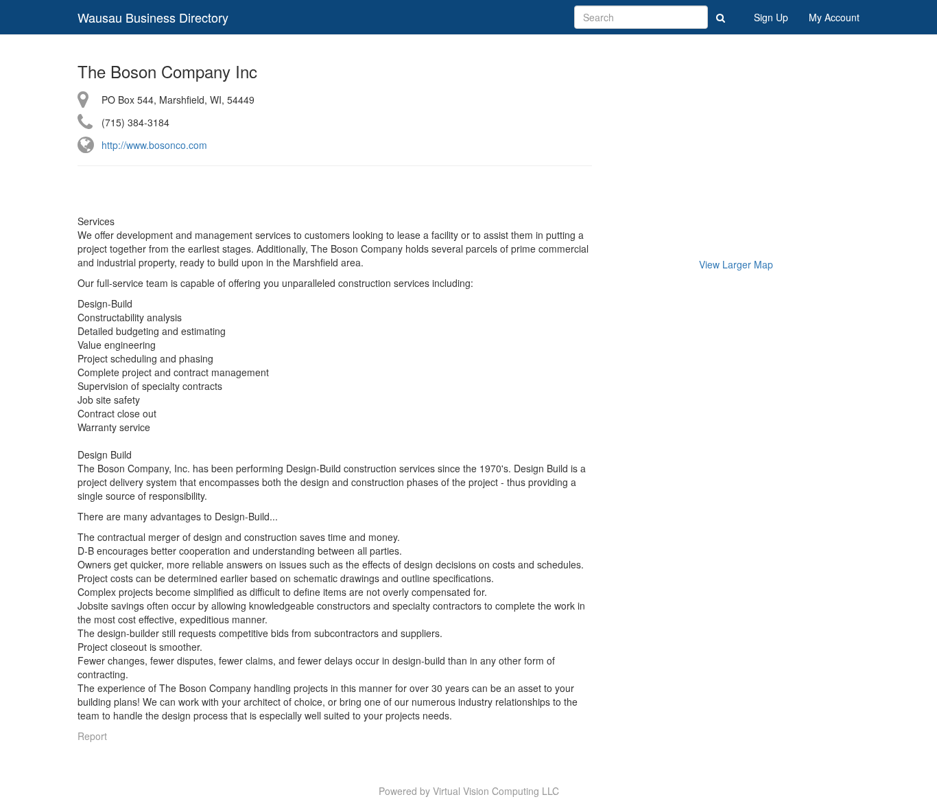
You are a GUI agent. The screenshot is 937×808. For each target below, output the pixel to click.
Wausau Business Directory (153, 17)
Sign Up (771, 17)
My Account (834, 17)
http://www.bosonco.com (154, 145)
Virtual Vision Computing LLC (496, 791)
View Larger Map (736, 264)
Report (92, 736)
